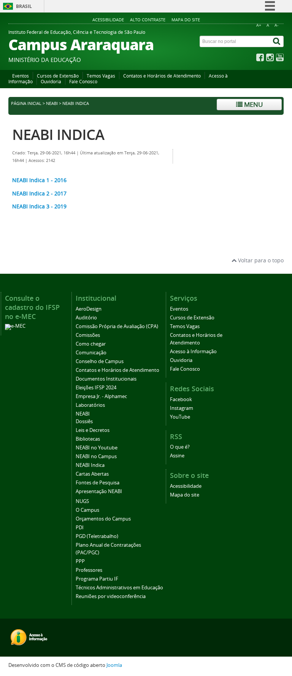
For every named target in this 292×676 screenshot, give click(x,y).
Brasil (24, 6)
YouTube (180, 417)
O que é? (180, 447)
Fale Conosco (83, 81)
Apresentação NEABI (99, 491)
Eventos (20, 76)
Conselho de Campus (100, 361)
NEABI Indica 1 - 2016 (39, 180)
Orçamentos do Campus (103, 519)
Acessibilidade (108, 19)
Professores (89, 570)
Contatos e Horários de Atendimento (162, 76)
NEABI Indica (90, 465)
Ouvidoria (51, 81)
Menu (253, 104)
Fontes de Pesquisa (97, 482)
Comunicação (91, 352)
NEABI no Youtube (96, 447)
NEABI (52, 103)
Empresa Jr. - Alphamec (101, 396)
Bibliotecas (88, 439)
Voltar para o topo (260, 260)
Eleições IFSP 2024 (96, 387)
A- (276, 25)
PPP (80, 561)
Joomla (114, 665)
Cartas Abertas (92, 474)
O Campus (87, 510)
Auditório (86, 317)
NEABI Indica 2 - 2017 (39, 193)
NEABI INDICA (58, 134)
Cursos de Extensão (58, 76)
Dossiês (84, 421)
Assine (177, 455)
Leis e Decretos (93, 430)
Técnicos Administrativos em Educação (119, 587)
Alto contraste (147, 19)
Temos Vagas (101, 76)
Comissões (88, 335)
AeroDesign (89, 309)
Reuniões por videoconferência (111, 596)
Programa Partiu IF (97, 579)
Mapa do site (185, 19)
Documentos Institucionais (106, 379)
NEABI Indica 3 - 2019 (39, 206)
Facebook (181, 399)
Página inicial (26, 103)
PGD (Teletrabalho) (97, 536)
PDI (80, 527)
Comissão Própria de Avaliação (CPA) (117, 326)
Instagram (181, 408)
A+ (258, 25)
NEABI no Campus (96, 456)
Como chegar (91, 344)
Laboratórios (90, 405)
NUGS (82, 501)
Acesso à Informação (193, 351)
